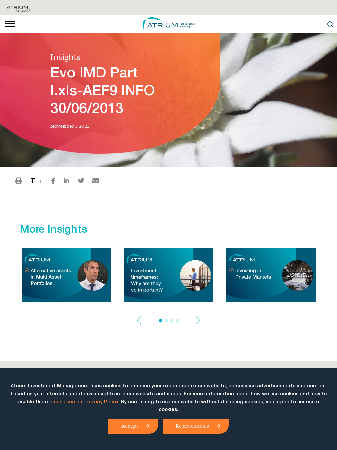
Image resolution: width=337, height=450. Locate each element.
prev (139, 320)
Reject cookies (192, 425)
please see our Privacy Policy (83, 402)
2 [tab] (166, 321)
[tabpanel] (66, 277)
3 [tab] (171, 321)
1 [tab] (160, 321)
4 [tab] (177, 321)
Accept (129, 425)
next (198, 320)
